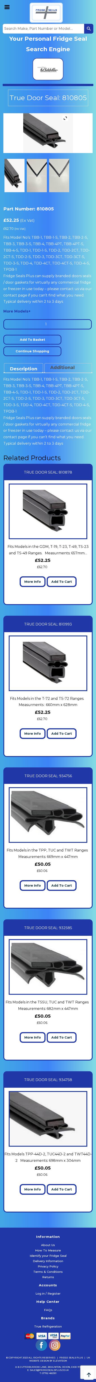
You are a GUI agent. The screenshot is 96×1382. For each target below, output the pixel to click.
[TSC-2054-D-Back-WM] (59, 175)
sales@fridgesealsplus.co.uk (49, 1370)
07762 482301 (49, 1373)
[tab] (23, 368)
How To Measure (48, 1250)
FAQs (48, 1310)
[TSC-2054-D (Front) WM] (37, 175)
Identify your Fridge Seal (48, 1255)
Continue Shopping (32, 351)
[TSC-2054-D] (14, 175)
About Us (48, 1245)
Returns (48, 1277)
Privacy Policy (48, 1266)
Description (23, 368)
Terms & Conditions (48, 1271)
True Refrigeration (48, 1326)
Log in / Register (48, 1293)
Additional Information (64, 371)
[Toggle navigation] (7, 6)
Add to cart (61, 582)
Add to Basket (32, 340)
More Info (32, 582)
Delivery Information (48, 1261)
